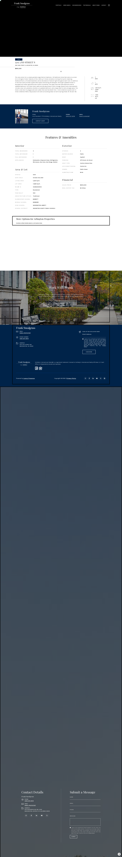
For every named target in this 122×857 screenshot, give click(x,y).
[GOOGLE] (104, 378)
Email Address (86, 334)
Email (71, 803)
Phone (72, 809)
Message (72, 816)
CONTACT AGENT (40, 121)
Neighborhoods (76, 5)
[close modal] (111, 286)
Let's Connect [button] (61, 305)
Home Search (67, 5)
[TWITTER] (100, 378)
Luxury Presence (29, 378)
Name (71, 797)
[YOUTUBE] (96, 378)
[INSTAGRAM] (85, 378)
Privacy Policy (71, 378)
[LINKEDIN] (93, 378)
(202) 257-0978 (70, 116)
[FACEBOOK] (89, 378)
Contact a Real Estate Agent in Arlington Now (29, 223)
